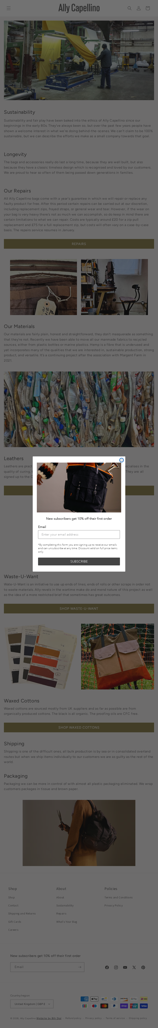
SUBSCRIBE (79, 561)
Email (42, 527)
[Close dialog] (122, 460)
